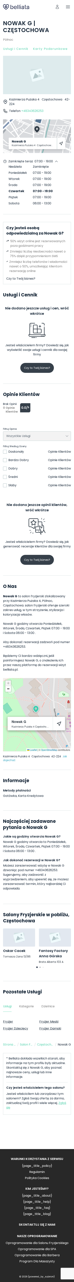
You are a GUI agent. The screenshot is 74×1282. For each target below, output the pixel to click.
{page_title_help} (37, 1201)
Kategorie (26, 1006)
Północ (8, 39)
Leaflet (33, 749)
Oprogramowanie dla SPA (37, 1249)
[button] (35, 709)
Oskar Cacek (14, 950)
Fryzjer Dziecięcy (15, 1028)
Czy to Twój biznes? (20, 278)
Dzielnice (48, 1006)
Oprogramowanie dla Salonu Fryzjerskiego (37, 1243)
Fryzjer (8, 1021)
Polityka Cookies (37, 1178)
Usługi (7, 1006)
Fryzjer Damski (50, 1028)
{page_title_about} (37, 1195)
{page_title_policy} (37, 1166)
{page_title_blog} (37, 1214)
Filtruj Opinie (10, 429)
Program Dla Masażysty (37, 1261)
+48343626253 (32, 111)
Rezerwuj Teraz (37, 1135)
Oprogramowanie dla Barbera (37, 1255)
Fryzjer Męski (48, 1021)
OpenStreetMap (49, 749)
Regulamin (37, 1172)
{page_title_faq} (37, 1208)
